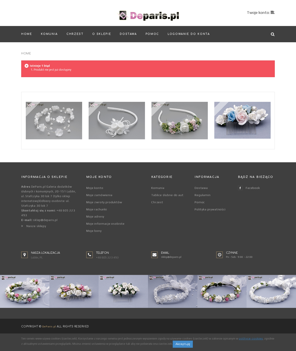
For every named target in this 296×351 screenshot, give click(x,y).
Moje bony (94, 230)
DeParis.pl (49, 326)
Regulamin (203, 195)
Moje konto (94, 188)
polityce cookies (251, 338)
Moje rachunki (96, 209)
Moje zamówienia (99, 195)
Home (26, 53)
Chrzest (157, 202)
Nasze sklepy (36, 226)
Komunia (157, 188)
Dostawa (201, 188)
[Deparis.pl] (148, 15)
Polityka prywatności (210, 209)
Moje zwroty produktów (104, 202)
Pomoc (200, 202)
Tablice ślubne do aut (167, 195)
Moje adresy (95, 216)
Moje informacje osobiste (105, 223)
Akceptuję (183, 344)
